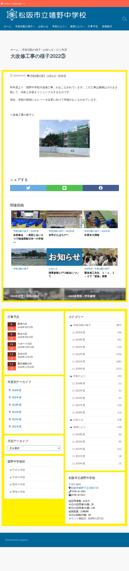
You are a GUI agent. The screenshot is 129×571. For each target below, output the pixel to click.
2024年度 (98, 339)
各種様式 (107, 26)
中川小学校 (18, 469)
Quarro (24, 539)
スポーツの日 (25, 343)
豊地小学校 (18, 491)
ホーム (7, 26)
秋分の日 (22, 333)
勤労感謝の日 (25, 363)
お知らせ (43, 26)
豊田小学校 (18, 484)
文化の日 (22, 353)
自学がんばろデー (59, 234)
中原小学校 (18, 477)
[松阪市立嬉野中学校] (47, 14)
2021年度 (105, 231)
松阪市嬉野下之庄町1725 (84, 487)
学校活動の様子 (24, 26)
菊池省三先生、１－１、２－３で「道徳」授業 (99, 274)
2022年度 (61, 49)
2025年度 (88, 268)
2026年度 (17, 390)
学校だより (58, 26)
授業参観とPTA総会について (64, 274)
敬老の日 (22, 323)
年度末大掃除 (91, 234)
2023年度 (98, 347)
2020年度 (34, 231)
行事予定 (93, 26)
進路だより (76, 26)
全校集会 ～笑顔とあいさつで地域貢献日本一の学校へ (28, 238)
